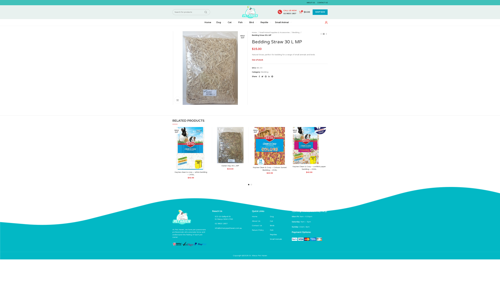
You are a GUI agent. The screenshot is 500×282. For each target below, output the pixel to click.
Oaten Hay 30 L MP (230, 166)
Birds (272, 225)
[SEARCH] (206, 12)
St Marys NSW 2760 (224, 219)
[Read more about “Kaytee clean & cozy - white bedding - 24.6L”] (207, 131)
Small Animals (276, 239)
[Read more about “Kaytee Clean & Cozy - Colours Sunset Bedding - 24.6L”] (286, 131)
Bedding (296, 32)
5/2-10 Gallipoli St (223, 216)
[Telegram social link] (272, 76)
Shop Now (320, 12)
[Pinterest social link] (265, 76)
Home (254, 32)
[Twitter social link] (262, 76)
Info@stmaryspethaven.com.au (228, 228)
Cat (271, 221)
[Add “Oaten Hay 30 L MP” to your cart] (246, 131)
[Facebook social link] (259, 76)
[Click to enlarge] (177, 100)
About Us (256, 221)
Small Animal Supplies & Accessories (274, 32)
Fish (271, 230)
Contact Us (257, 225)
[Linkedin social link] (269, 76)
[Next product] (326, 34)
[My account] (326, 22)
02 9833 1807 (289, 13)
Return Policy (258, 230)
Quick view (207, 137)
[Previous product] (321, 34)
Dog (272, 216)
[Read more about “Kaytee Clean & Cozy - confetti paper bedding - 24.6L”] (325, 131)
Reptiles (273, 234)
